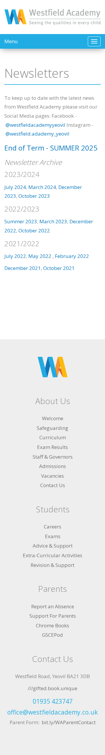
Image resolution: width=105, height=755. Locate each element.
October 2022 (34, 230)
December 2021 (22, 268)
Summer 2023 (20, 221)
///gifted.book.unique (52, 688)
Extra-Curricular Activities (52, 555)
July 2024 (15, 187)
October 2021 (59, 268)
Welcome (52, 418)
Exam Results (52, 447)
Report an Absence (52, 606)
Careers (52, 526)
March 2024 (42, 187)
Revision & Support (52, 565)
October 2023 (34, 195)
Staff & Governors (53, 456)
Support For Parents (52, 615)
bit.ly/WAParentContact (69, 722)
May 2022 (40, 256)
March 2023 (53, 221)
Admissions (52, 466)
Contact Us (52, 485)
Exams (52, 536)
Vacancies (52, 475)
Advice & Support (53, 545)
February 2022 (72, 256)
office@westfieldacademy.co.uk (52, 712)
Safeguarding (52, 428)
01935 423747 (53, 701)
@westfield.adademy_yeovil (38, 133)
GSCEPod (52, 634)
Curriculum (52, 437)
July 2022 (15, 256)
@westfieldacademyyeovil (35, 124)
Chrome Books (52, 625)
